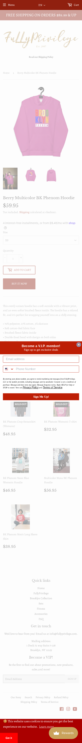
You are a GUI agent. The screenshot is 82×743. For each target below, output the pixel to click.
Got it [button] (9, 738)
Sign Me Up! (41, 396)
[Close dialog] (78, 344)
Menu (11, 5)
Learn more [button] (46, 726)
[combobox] (8, 369)
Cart (76, 5)
